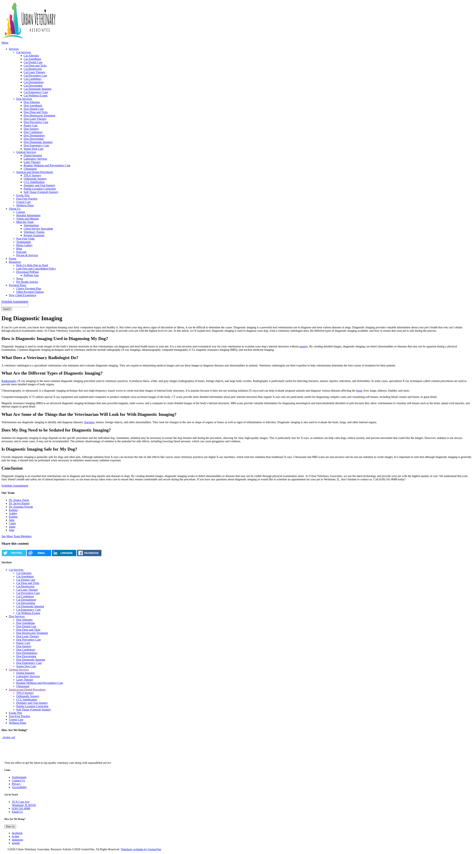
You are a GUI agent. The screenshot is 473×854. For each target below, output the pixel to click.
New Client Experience (22, 295)
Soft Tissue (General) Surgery (41, 192)
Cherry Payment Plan (28, 288)
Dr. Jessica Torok (19, 500)
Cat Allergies (31, 55)
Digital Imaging (33, 155)
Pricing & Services (27, 255)
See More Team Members (16, 536)
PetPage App (31, 275)
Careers (20, 212)
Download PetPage (27, 271)
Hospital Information (28, 215)
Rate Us (10, 826)
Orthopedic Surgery (35, 178)
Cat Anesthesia (32, 58)
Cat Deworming (33, 85)
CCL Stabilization (34, 182)
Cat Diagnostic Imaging (37, 88)
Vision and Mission (27, 218)
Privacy (16, 783)
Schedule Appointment (14, 301)
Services (14, 48)
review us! (8, 737)
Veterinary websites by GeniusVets (141, 849)
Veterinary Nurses (34, 232)
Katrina (13, 510)
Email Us (17, 811)
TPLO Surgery (32, 175)
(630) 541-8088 (21, 808)
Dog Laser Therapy (35, 118)
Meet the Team (25, 222)
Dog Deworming (34, 138)
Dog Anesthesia (33, 105)
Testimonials (23, 241)
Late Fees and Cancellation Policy (36, 268)
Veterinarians (31, 225)
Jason (12, 526)
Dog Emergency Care (36, 145)
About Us (14, 208)
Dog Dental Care (34, 108)
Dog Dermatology (34, 135)
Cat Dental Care (33, 62)
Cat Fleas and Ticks (35, 65)
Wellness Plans (25, 205)
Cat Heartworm (33, 68)
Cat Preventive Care (35, 75)
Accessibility (19, 787)
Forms (12, 258)
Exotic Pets (22, 195)
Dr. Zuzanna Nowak (21, 506)
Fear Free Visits (25, 238)
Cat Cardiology (33, 78)
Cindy (12, 523)
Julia (11, 520)
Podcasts (21, 251)
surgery (303, 346)
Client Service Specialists (38, 228)
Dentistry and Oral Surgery (39, 185)
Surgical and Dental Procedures (34, 172)
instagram (17, 839)
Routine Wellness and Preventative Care (47, 165)
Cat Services (23, 52)
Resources (15, 261)
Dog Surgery (31, 128)
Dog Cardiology (33, 132)
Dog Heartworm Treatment (39, 115)
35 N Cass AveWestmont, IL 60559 (24, 803)
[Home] (59, 21)
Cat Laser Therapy (34, 72)
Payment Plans (17, 285)
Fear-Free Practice (27, 198)
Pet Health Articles (27, 281)
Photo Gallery (24, 245)
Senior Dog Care (33, 148)
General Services (26, 152)
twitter (15, 836)
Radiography (9, 381)
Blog (19, 248)
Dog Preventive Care (36, 122)
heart (359, 390)
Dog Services (24, 98)
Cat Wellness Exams (35, 95)
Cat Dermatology (34, 82)
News (19, 278)
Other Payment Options (30, 291)
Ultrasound (30, 168)
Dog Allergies (32, 102)
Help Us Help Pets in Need (32, 265)
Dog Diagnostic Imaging (38, 142)
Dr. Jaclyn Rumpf (19, 503)
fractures (89, 422)
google (16, 843)
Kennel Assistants (34, 235)
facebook (17, 833)
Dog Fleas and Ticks (36, 112)
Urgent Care (23, 202)
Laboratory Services (35, 158)
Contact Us (18, 780)
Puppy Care (31, 125)
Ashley (13, 513)
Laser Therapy (32, 162)
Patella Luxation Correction (40, 188)
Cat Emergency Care (36, 92)
